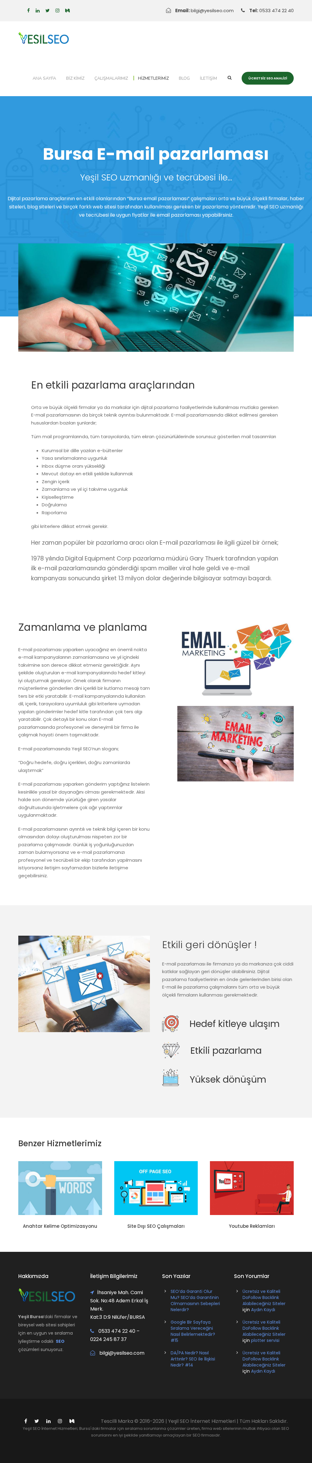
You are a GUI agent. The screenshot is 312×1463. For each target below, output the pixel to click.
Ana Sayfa (44, 78)
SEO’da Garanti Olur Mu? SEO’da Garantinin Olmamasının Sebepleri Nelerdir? (195, 1300)
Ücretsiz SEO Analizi (267, 78)
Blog (184, 78)
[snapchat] (67, 10)
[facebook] (28, 10)
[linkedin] (38, 10)
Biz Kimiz (75, 78)
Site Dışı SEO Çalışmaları (156, 1226)
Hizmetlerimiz (153, 78)
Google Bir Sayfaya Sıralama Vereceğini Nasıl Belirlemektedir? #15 (193, 1331)
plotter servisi (265, 1340)
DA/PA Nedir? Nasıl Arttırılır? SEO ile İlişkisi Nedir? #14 (193, 1359)
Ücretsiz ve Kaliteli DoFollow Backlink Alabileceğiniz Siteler (264, 1297)
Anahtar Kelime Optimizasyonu (60, 1226)
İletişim (208, 78)
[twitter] (47, 10)
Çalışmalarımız (111, 78)
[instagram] (57, 10)
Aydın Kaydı (263, 1310)
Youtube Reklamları (252, 1226)
